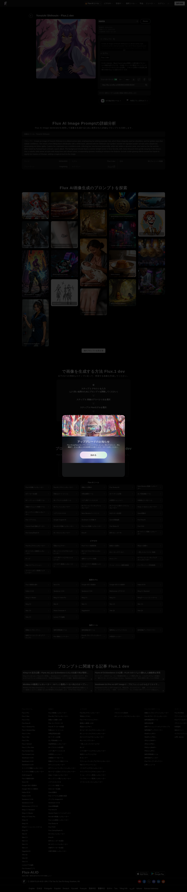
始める (93, 455)
